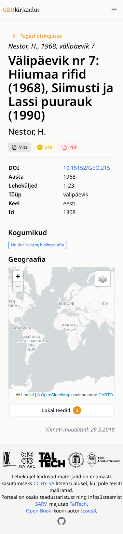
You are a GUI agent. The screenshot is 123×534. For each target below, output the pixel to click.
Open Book (38, 510)
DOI (48, 147)
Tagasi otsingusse (41, 35)
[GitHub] (61, 521)
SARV (40, 504)
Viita (23, 147)
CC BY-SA (44, 483)
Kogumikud (27, 232)
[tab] (61, 410)
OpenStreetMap (55, 394)
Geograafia (27, 259)
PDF (73, 147)
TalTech (78, 504)
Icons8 (88, 510)
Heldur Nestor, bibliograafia (37, 245)
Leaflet (27, 394)
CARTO (105, 394)
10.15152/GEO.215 (86, 168)
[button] (19, 147)
